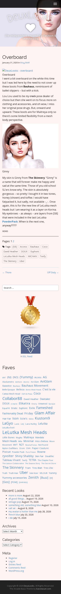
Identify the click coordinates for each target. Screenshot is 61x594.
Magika (19, 437)
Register (13, 558)
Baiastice (7, 385)
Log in (12, 561)
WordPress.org (16, 570)
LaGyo (7, 423)
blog (22, 62)
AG (45, 377)
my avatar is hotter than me (23, 511)
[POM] (14, 482)
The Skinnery (9, 261)
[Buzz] (44, 477)
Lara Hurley (31, 423)
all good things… (17, 498)
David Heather (10, 251)
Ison (15, 418)
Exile (32, 408)
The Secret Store (48, 463)
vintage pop (15, 501)
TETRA (32, 460)
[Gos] (6, 482)
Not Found (43, 445)
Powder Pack (18, 452)
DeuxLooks (29, 585)
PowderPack (10, 221)
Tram (28, 467)
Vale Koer (33, 473)
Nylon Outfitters (10, 448)
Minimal (28, 441)
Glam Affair (44, 412)
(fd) (9, 377)
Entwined (42, 403)
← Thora (6, 272)
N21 (21, 444)
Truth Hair (13, 473)
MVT (15, 444)
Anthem (18, 382)
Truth (4, 473)
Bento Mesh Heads (33, 390)
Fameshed (44, 407)
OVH (28, 448)
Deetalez (45, 399)
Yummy (53, 472)
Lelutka (43, 423)
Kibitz (31, 419)
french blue (14, 514)
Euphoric (34, 251)
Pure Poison (31, 452)
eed (30, 356)
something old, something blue (25, 505)
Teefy (43, 256)
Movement (7, 445)
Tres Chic (48, 467)
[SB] (15, 246)
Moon (52, 441)
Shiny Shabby (24, 456)
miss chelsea (41, 441)
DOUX (24, 251)
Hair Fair (6, 418)
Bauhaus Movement (35, 385)
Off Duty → (53, 272)
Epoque (52, 404)
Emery (34, 404)
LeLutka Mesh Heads (14, 256)
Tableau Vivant (11, 460)
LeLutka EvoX (8, 427)
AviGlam (46, 381)
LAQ (22, 424)
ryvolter (8, 456)
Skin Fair (39, 456)
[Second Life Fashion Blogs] (30, 312)
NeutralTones (31, 445)
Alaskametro (8, 382)
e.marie (14, 404)
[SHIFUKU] (23, 482)
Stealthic (49, 456)
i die (11, 517)
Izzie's (23, 418)
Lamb (16, 424)
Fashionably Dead (12, 413)
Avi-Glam (35, 382)
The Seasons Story (32, 463)
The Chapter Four (45, 460)
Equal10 (6, 408)
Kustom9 (42, 418)
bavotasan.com (43, 588)
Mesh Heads (9, 441)
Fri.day (28, 413)
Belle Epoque (8, 389)
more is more (15, 495)
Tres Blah (37, 467)
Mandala (39, 437)
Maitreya (29, 437)
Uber (22, 261)
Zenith (33, 477)
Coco (45, 246)
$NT (4, 377)
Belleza (20, 389)
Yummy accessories (14, 477)
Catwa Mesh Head (11, 393)
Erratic (14, 408)
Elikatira (24, 403)
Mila (20, 441)
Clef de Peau (27, 394)
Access (23, 246)
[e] (51, 477)
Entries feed (15, 564)
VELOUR (43, 473)
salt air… (13, 508)
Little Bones (8, 437)
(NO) (15, 377)
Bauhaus (34, 246)
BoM (27, 62)
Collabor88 (12, 398)
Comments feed (17, 567)
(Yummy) (26, 377)
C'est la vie (49, 389)
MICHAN (32, 256)
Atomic (26, 382)
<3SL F (24, 356)
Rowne (41, 451)
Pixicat (6, 451)
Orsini (22, 448)
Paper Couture (40, 448)
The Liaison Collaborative (13, 463)
